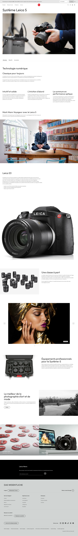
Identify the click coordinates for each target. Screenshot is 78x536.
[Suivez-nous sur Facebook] (65, 523)
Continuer (71, 1)
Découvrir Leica (10, 4)
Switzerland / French (13, 490)
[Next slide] (72, 323)
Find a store (72, 5)
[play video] (39, 141)
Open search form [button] (68, 5)
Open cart (74, 5)
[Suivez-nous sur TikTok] (68, 523)
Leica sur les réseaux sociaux (11, 523)
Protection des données (14, 528)
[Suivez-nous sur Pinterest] (73, 523)
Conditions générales (60, 528)
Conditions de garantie (30, 528)
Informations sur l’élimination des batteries (42, 528)
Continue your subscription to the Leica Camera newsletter (45, 473)
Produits (4, 4)
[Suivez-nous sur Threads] (71, 523)
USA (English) (62, 1)
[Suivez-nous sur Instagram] (60, 523)
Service (21, 4)
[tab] (34, 345)
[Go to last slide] (6, 323)
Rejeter (74, 1)
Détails (7, 407)
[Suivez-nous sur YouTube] (63, 523)
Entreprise (17, 4)
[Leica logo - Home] (39, 5)
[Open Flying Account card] (70, 5)
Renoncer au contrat (20, 515)
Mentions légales (6, 528)
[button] (73, 490)
